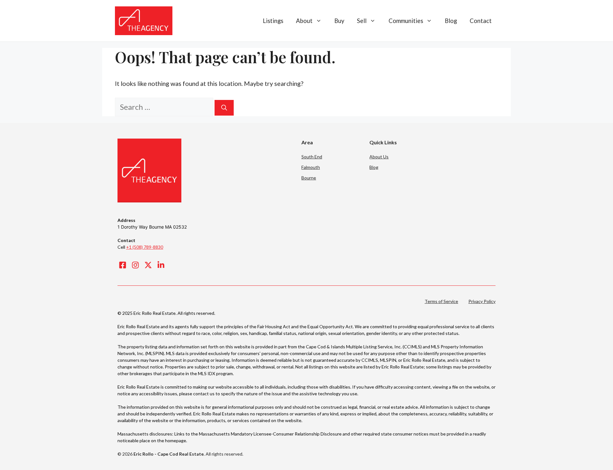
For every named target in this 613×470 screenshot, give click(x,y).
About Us (379, 156)
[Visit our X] (148, 265)
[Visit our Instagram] (135, 265)
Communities (406, 20)
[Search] (224, 108)
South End (311, 156)
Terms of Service (441, 301)
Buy (339, 20)
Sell (362, 20)
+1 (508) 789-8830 (144, 247)
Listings (273, 20)
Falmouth (310, 167)
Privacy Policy (482, 301)
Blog (451, 20)
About (304, 20)
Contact (481, 20)
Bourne (308, 177)
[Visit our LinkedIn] (161, 265)
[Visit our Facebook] (122, 265)
